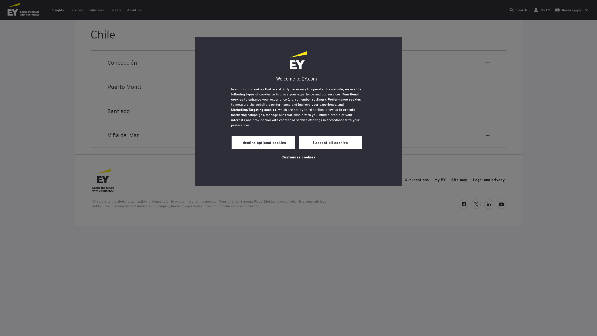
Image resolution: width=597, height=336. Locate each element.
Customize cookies (298, 156)
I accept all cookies (330, 142)
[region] (298, 111)
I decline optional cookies (263, 142)
